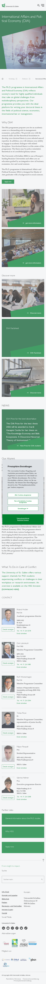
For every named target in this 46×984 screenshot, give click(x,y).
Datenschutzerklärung (23, 518)
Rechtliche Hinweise (23, 520)
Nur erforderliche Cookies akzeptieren (23, 501)
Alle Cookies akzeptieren (23, 495)
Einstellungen (22, 508)
